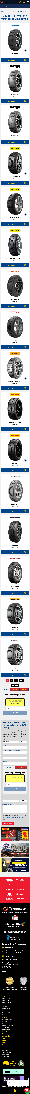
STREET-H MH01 (15, 545)
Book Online (6, 1036)
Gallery (4, 1042)
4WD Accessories (7, 1019)
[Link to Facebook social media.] (15, 1090)
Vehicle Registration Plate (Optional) (9, 798)
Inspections (5, 1023)
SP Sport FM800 (15, 258)
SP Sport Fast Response (15, 217)
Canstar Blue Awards (7, 1052)
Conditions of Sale (21, 1086)
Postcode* (5, 761)
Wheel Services (6, 1029)
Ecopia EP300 (15, 504)
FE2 (15, 668)
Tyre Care (4, 1004)
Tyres (3, 996)
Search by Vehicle (7, 998)
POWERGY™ (15, 463)
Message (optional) (7, 804)
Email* (4, 756)
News (4, 1040)
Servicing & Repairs (7, 1025)
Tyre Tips (4, 1006)
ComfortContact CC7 (15, 381)
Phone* (11, 750)
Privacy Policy (10, 817)
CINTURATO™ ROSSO (15, 422)
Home (4, 12)
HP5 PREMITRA (15, 299)
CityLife (15, 340)
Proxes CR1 (15, 53)
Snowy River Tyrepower (16, 6)
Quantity (22, 739)
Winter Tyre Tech (6, 1008)
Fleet (3, 1038)
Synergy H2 (15, 627)
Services (4, 1017)
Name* (4, 745)
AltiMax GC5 (15, 586)
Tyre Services (5, 1027)
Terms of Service (21, 817)
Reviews (5, 1045)
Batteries (4, 1021)
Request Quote (8, 823)
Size (3, 739)
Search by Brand (6, 1002)
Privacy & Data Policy (11, 1086)
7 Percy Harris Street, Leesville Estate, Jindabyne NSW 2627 (14, 952)
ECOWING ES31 (15, 94)
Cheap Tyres (5, 1056)
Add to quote (11, 60)
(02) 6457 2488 (10, 956)
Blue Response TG (15, 176)
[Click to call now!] (20, 2)
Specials (4, 1032)
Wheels (4, 1011)
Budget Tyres (5, 1054)
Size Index (5, 1050)
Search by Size (6, 1000)
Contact (4, 1034)
